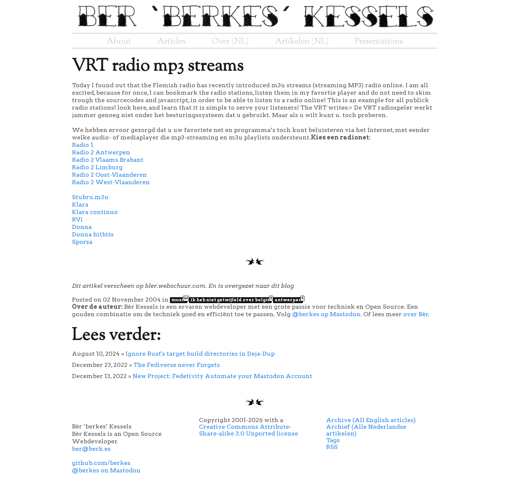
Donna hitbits (93, 234)
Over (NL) (230, 41)
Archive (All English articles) (371, 420)
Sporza (82, 241)
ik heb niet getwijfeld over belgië (231, 299)
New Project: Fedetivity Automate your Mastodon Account (222, 376)
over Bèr (415, 314)
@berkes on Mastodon (106, 470)
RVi (77, 219)
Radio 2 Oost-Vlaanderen (109, 174)
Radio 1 (82, 144)
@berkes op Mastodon (326, 314)
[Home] (254, 29)
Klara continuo (95, 212)
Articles (171, 41)
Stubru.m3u (90, 197)
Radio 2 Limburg (97, 167)
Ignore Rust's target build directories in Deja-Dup (200, 353)
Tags (333, 440)
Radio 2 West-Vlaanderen (111, 182)
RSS (332, 446)
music (179, 299)
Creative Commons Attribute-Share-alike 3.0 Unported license (248, 430)
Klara (80, 204)
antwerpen (289, 299)
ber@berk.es (91, 448)
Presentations (379, 41)
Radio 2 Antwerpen (101, 152)
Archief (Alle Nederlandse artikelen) (366, 430)
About (119, 41)
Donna (82, 226)
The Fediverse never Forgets (176, 364)
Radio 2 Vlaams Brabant (107, 159)
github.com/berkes (101, 462)
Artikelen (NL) (302, 41)
